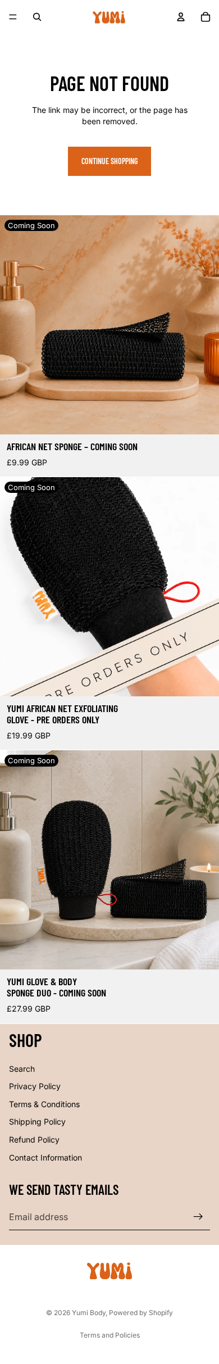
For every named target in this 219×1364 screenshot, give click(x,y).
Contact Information (45, 1157)
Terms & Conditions (44, 1103)
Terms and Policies (110, 1335)
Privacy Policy (35, 1086)
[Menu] (13, 17)
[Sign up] (198, 1217)
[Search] (37, 16)
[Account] (180, 16)
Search (22, 1068)
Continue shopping (109, 161)
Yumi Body (89, 1312)
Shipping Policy (37, 1121)
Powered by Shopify (141, 1312)
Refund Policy (34, 1139)
